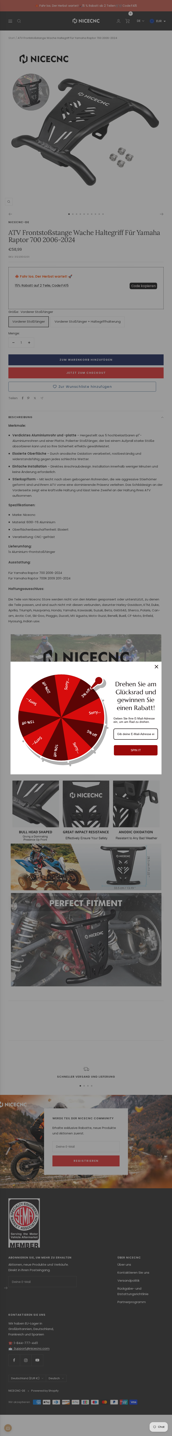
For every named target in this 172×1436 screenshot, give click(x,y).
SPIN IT (136, 750)
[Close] (156, 667)
